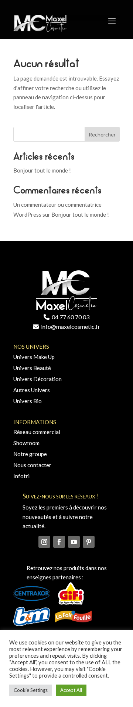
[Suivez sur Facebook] (59, 542)
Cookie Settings (31, 690)
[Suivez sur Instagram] (44, 542)
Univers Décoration (37, 379)
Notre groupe (30, 454)
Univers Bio (27, 401)
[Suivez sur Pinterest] (89, 542)
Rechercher (102, 134)
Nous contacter (32, 465)
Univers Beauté (32, 368)
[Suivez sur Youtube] (74, 542)
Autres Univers (31, 390)
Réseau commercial (36, 432)
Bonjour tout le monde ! (42, 170)
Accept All (71, 690)
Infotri (21, 476)
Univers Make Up (34, 357)
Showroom (26, 443)
